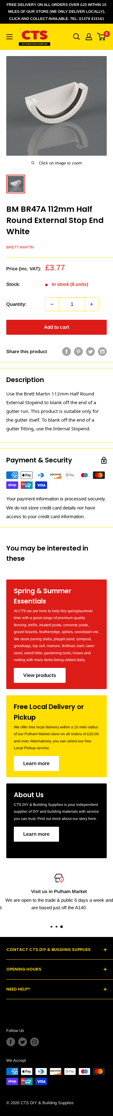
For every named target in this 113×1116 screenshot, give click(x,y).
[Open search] (76, 36)
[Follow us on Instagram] (34, 1042)
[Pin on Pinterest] (78, 351)
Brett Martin (20, 247)
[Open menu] (9, 36)
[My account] (89, 36)
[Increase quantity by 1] (91, 304)
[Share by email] (102, 351)
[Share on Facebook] (66, 351)
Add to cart (56, 327)
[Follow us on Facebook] (10, 1042)
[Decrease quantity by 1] (52, 304)
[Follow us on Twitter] (22, 1042)
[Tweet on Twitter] (90, 351)
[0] (101, 36)
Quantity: (16, 304)
